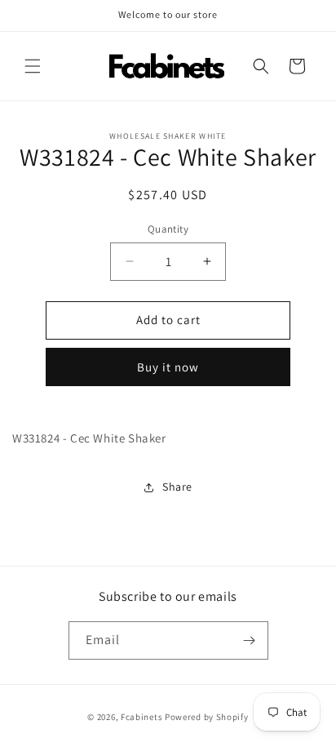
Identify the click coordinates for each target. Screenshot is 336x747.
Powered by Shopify (207, 717)
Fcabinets (141, 717)
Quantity (168, 229)
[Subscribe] (249, 640)
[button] (33, 66)
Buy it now (168, 367)
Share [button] (177, 486)
